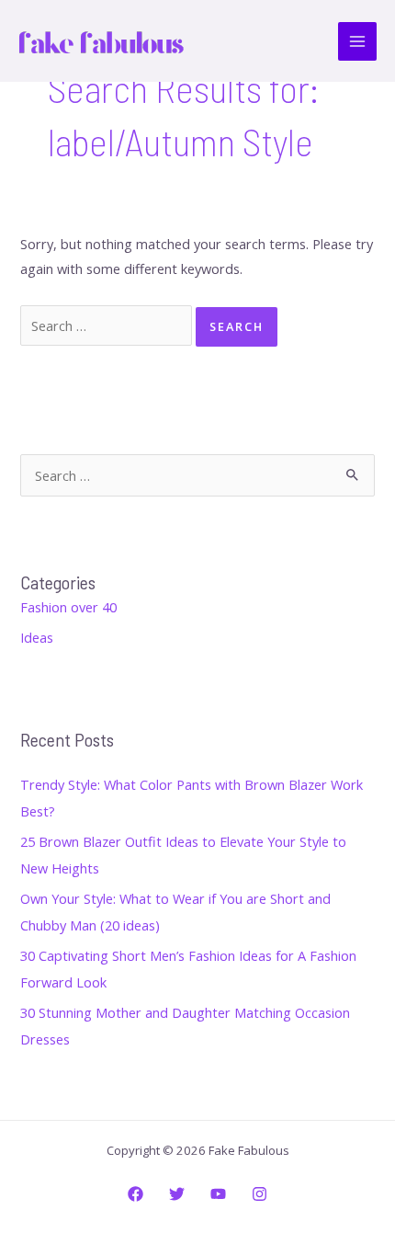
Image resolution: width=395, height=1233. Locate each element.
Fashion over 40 (68, 607)
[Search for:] (108, 325)
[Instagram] (259, 1194)
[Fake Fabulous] (101, 41)
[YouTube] (218, 1194)
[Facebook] (135, 1194)
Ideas (36, 637)
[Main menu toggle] (357, 41)
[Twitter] (177, 1194)
